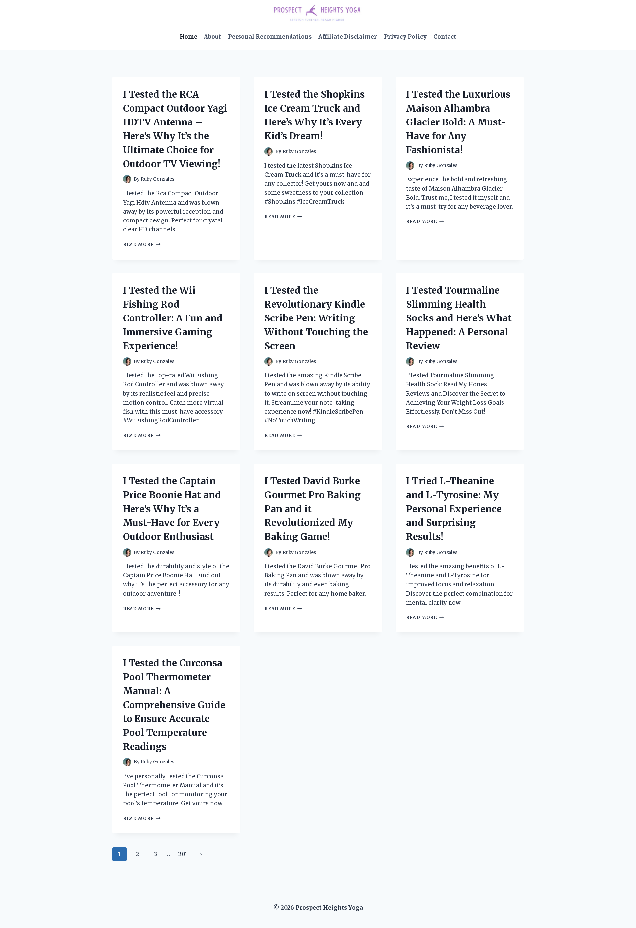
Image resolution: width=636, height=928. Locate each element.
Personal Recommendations (270, 36)
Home (188, 36)
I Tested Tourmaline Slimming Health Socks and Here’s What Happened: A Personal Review (459, 318)
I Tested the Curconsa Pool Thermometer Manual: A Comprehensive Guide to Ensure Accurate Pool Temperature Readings (174, 705)
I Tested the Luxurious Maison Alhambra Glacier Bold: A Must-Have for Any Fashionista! (458, 122)
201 (182, 854)
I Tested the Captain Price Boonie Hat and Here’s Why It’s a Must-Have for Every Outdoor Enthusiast (172, 509)
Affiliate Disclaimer (347, 36)
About (212, 36)
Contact (444, 36)
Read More (142, 244)
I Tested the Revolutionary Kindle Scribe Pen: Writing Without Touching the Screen (316, 318)
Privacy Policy (405, 36)
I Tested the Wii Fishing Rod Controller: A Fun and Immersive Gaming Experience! (173, 318)
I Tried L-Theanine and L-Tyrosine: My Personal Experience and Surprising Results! (454, 509)
